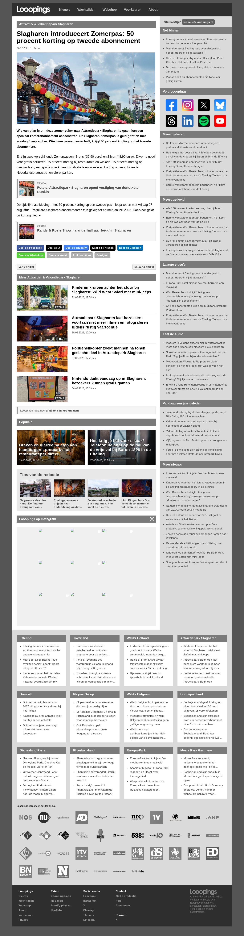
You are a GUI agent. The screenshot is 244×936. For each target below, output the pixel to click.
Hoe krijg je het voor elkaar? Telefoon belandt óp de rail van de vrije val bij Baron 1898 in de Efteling (120, 447)
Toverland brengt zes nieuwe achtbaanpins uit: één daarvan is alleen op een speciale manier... (96, 677)
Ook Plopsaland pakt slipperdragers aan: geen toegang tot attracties (91, 729)
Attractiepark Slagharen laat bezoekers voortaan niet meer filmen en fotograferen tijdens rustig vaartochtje (110, 322)
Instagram (89, 900)
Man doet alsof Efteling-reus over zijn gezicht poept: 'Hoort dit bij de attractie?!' (41, 663)
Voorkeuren (132, 9)
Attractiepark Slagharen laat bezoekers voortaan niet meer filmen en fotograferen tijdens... (202, 663)
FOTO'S (59, 307)
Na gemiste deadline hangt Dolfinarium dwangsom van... (33, 503)
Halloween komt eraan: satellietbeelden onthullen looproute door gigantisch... (92, 650)
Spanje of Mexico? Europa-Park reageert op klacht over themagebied (149, 772)
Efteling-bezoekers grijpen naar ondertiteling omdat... (68, 503)
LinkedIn (89, 919)
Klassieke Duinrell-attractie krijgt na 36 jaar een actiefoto (42, 717)
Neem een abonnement (64, 410)
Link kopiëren (82, 255)
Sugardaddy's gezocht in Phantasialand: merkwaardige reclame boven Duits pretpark (94, 789)
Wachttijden (86, 9)
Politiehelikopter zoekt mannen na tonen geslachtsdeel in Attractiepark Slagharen (202, 677)
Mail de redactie (126, 895)
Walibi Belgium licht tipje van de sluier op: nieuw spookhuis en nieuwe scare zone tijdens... (149, 706)
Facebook (89, 895)
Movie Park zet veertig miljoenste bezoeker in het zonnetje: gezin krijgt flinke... (201, 762)
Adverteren (123, 905)
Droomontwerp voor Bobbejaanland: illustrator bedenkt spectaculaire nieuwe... (203, 733)
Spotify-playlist (61, 905)
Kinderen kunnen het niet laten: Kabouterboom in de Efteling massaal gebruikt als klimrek (42, 677)
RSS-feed (57, 900)
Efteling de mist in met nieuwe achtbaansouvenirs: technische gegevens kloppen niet (41, 650)
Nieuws (64, 9)
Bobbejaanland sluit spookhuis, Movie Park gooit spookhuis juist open (203, 776)
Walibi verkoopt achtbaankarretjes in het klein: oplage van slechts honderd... (148, 733)
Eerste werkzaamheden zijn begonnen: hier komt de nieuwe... (102, 503)
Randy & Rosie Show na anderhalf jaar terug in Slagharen (84, 230)
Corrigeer (102, 255)
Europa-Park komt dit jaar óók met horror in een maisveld (148, 760)
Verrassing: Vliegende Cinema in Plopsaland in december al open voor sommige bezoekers (96, 715)
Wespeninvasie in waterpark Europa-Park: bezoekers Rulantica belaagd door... (147, 785)
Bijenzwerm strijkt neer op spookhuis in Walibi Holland (146, 675)
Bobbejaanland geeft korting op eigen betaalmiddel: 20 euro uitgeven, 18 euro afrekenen (202, 706)
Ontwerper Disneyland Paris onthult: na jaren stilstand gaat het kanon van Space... (41, 776)
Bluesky (88, 910)
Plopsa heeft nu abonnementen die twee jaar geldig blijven (95, 704)
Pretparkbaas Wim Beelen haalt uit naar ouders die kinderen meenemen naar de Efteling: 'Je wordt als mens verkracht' (197, 175)
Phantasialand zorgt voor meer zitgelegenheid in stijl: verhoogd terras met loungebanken (95, 762)
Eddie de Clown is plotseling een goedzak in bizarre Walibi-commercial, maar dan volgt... (149, 650)
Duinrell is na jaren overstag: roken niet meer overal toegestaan (40, 729)
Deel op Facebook (30, 247)
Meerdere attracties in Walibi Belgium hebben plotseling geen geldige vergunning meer (149, 719)
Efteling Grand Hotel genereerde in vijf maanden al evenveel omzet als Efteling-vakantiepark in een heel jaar (196, 388)
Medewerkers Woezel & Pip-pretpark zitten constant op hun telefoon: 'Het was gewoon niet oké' (194, 365)
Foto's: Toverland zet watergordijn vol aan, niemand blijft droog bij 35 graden (94, 663)
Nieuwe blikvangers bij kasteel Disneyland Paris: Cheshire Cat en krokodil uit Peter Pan (41, 762)
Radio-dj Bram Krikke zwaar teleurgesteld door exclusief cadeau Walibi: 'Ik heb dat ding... (149, 663)
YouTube (56, 910)
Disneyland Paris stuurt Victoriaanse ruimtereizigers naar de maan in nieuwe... (39, 789)
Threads (88, 915)
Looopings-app (61, 895)
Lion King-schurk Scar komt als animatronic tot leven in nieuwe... (136, 503)
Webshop (110, 9)
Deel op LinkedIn (130, 247)
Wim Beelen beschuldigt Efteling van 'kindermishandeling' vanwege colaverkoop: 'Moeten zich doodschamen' (192, 296)
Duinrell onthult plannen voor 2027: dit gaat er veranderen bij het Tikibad (42, 706)
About (153, 9)
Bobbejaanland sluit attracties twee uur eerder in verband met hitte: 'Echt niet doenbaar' (203, 719)
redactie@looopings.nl (198, 21)
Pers (118, 900)
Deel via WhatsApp (30, 255)
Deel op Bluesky (76, 247)
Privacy (23, 919)
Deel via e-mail (58, 255)
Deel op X (54, 247)
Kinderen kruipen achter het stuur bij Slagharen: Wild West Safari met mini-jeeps (202, 650)
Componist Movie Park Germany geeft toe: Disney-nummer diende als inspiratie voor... (203, 789)
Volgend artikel (144, 266)
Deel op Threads (103, 247)
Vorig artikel (26, 266)
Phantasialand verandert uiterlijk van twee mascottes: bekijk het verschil (95, 776)
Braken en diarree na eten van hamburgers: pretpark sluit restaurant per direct (48, 449)
